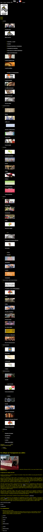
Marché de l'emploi (8, 228)
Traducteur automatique (9, 411)
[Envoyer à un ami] (8, 455)
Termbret (9, 43)
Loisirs (6, 220)
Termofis (6, 379)
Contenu (4, 2)
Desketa (6, 163)
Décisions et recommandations (13, 72)
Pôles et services (8, 37)
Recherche (9, 2)
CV (8, 232)
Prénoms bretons (8, 319)
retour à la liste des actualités (5, 502)
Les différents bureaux (9, 87)
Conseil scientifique (8, 68)
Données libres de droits (9, 426)
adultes (24, 484)
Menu (1, 2)
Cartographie (7, 361)
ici (29, 481)
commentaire (3, 506)
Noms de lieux (7, 137)
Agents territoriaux (8, 194)
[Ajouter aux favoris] (9, 455)
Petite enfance (7, 205)
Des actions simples (8, 327)
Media (6, 296)
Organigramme (8, 29)
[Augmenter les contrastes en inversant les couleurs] (3, 455)
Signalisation (7, 262)
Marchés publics (8, 103)
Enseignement (7, 212)
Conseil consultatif (8, 80)
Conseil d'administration (9, 60)
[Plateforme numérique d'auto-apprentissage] (10, 161)
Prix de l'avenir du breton (10, 342)
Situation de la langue (9, 433)
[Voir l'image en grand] (9, 469)
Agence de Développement (12, 52)
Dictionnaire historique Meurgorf (11, 419)
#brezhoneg (32, 495)
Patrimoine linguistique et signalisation (14, 46)
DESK (8, 252)
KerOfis (6, 403)
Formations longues (8, 186)
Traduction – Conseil (11, 41)
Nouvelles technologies (9, 311)
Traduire (6, 270)
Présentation (7, 353)
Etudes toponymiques (9, 442)
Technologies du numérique (12, 48)
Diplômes (6, 178)
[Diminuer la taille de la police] (1, 455)
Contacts (6, 368)
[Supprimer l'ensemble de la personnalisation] (5, 455)
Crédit (4, 521)
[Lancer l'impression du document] (6, 455)
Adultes (6, 171)
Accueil (4, 447)
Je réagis (1, 504)
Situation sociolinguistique (10, 129)
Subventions (7, 248)
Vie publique (7, 437)
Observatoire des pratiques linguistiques (14, 50)
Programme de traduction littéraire (11, 240)
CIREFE (5, 498)
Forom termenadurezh (9, 391)
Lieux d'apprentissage (9, 155)
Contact (23, 2)
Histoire (6, 114)
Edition (6, 304)
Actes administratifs (8, 95)
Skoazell (8, 254)
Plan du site (5, 517)
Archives (9, 396)
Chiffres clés (7, 121)
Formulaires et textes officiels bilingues (12, 288)
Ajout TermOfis (10, 383)
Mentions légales (6, 523)
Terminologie (7, 277)
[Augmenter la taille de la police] (2, 455)
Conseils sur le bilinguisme (10, 334)
